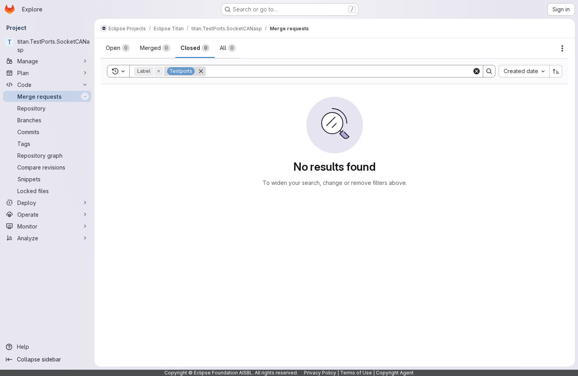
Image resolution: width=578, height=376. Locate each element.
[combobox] (524, 71)
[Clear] (476, 71)
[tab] (118, 48)
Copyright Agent (395, 373)
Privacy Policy (320, 373)
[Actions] (562, 48)
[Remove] (201, 71)
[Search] (489, 71)
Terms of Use (356, 373)
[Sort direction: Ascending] (556, 71)
